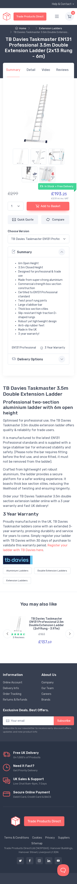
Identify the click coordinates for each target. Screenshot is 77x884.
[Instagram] (39, 860)
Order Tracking (12, 694)
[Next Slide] (69, 633)
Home (22, 28)
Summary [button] (24, 252)
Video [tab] (46, 70)
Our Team (47, 688)
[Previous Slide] (7, 633)
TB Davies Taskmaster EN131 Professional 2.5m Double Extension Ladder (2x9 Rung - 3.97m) (46, 623)
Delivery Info (11, 688)
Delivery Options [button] (30, 359)
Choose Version (18, 231)
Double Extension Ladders (52, 570)
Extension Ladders (50, 28)
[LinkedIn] (48, 860)
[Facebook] (29, 860)
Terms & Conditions (16, 837)
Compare (57, 219)
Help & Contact (61, 4)
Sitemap (36, 843)
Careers (46, 694)
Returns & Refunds (15, 699)
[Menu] (57, 16)
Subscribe (63, 720)
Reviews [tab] (62, 70)
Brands (45, 699)
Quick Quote (25, 219)
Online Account (12, 682)
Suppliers (64, 837)
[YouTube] (58, 860)
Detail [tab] (31, 70)
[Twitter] (20, 860)
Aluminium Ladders (17, 570)
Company (47, 682)
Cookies (37, 837)
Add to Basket (50, 206)
